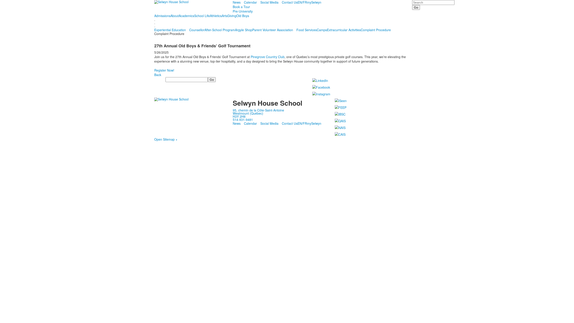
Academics (186, 15)
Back (157, 74)
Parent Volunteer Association (272, 30)
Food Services (306, 30)
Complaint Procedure (376, 30)
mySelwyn (314, 2)
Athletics (216, 15)
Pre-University (243, 11)
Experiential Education (170, 30)
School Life (202, 15)
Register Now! (164, 70)
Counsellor (196, 30)
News (237, 2)
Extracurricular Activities (344, 30)
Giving (231, 15)
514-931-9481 (243, 119)
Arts (224, 15)
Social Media (269, 2)
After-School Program (219, 30)
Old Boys (242, 15)
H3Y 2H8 (239, 116)
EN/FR (302, 2)
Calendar (250, 2)
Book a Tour (241, 6)
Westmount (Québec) (248, 113)
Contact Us (290, 2)
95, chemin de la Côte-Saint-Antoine (258, 110)
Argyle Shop (243, 30)
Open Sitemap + (165, 139)
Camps (322, 30)
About (174, 15)
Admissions (162, 15)
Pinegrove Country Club (268, 57)
